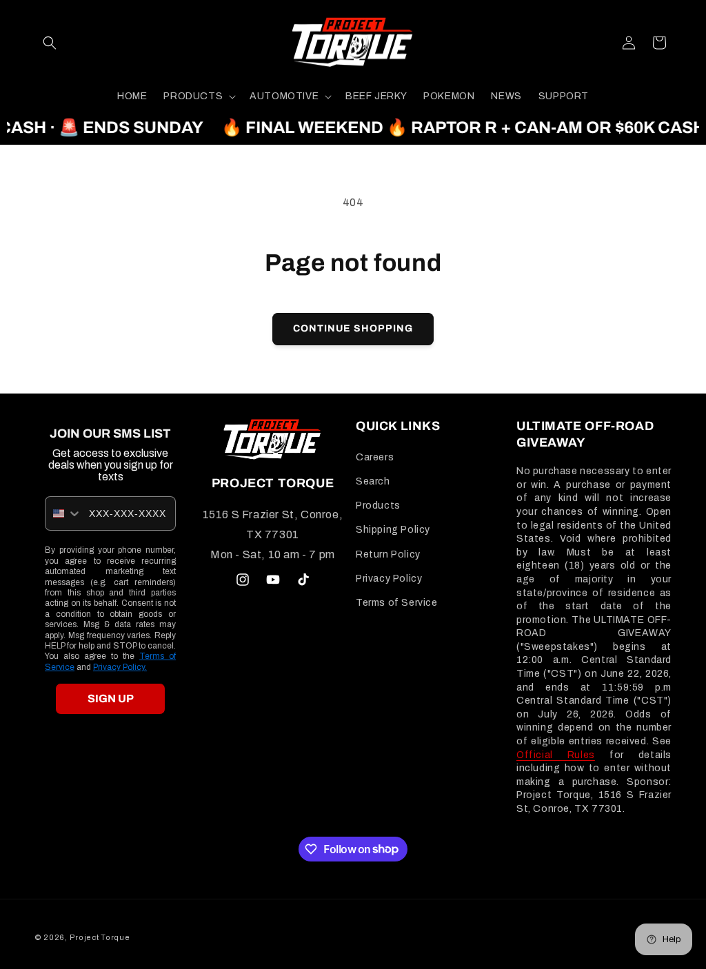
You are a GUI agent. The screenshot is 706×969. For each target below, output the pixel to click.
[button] (49, 43)
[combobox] (64, 513)
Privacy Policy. (120, 667)
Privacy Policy (389, 578)
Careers (375, 457)
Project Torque (100, 937)
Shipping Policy (393, 529)
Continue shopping (353, 328)
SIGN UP (111, 698)
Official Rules (555, 755)
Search (373, 481)
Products (378, 505)
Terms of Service (397, 603)
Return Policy (388, 554)
